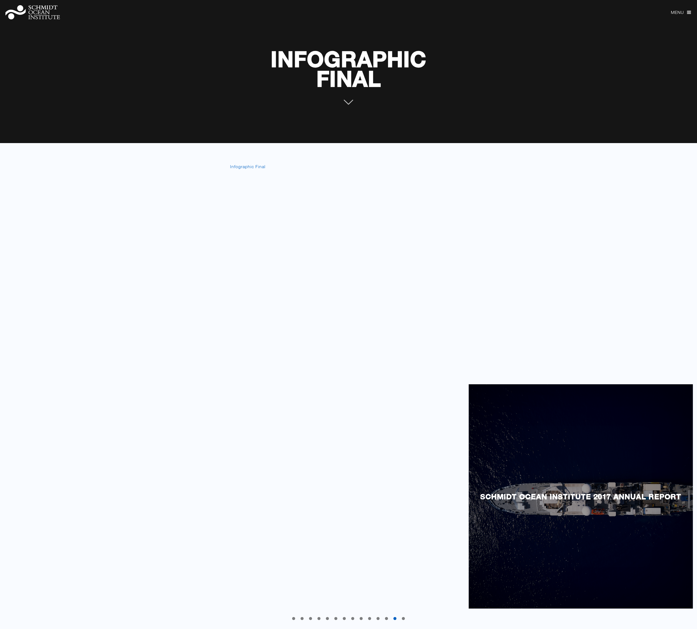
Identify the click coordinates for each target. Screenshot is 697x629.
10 (369, 618)
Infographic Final (348, 68)
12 (386, 618)
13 (394, 618)
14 (403, 618)
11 (378, 618)
